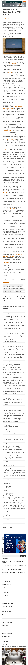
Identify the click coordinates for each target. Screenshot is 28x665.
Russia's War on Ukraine (7, 622)
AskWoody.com (6, 262)
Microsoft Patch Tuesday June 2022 (10, 288)
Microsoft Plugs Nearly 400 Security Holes (12, 569)
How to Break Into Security (8, 603)
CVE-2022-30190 (13, 63)
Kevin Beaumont (10, 286)
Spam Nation (5, 630)
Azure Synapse (12, 284)
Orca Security (21, 289)
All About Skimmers (6, 584)
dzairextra (8, 519)
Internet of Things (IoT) (7, 606)
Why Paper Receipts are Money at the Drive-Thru (20, 296)
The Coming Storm (6, 639)
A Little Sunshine (6, 581)
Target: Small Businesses (8, 633)
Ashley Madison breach (7, 587)
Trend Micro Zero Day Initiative (14, 291)
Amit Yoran (5, 284)
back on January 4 (11, 139)
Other (3, 614)
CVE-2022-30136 (11, 208)
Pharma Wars (5, 617)
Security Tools (5, 625)
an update (6, 149)
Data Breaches (5, 592)
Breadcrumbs (5, 589)
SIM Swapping (5, 628)
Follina (4, 286)
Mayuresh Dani (18, 286)
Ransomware (5, 619)
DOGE (3, 598)
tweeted (10, 72)
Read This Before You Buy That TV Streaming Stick (14, 575)
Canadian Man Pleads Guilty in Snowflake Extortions (14, 572)
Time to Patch (5, 283)
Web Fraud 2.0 (5, 644)
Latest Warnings (5, 608)
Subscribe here (3, 543)
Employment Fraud (6, 600)
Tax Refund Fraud (6, 636)
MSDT (16, 289)
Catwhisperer (8, 479)
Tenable (5, 291)
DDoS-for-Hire (5, 595)
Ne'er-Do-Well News (6, 611)
